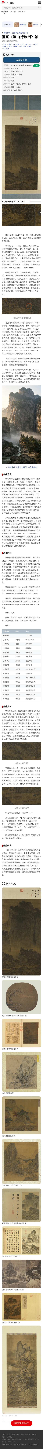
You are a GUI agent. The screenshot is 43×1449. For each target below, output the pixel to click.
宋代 (10, 44)
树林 (16, 46)
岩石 (35, 44)
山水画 (16, 44)
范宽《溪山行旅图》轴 (10, 977)
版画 (22, 1434)
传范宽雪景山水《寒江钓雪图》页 (14, 1016)
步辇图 (35, 24)
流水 (10, 46)
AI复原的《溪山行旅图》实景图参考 (22, 467)
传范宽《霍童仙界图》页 (11, 1322)
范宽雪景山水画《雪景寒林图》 (13, 1290)
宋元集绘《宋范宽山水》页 (12, 1185)
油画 (17, 1434)
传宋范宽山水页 (8, 1093)
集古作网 (7, 33)
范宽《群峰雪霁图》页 (10, 1049)
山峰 (4, 46)
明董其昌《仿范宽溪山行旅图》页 (14, 1223)
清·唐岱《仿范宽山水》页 (11, 1256)
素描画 (27, 1434)
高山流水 (6, 49)
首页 (4, 1434)
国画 (12, 3)
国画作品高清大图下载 (20, 33)
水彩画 (33, 1434)
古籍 (14, 12)
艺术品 (22, 12)
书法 (8, 1434)
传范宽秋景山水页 (8, 1136)
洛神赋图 (23, 24)
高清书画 (5, 12)
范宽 (4, 44)
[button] (30, 201)
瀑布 (30, 46)
